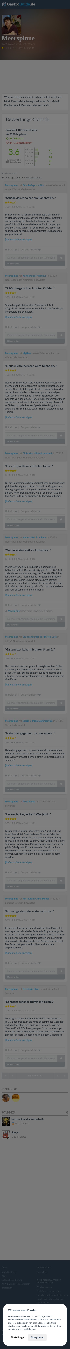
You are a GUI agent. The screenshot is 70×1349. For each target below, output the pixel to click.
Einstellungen (18, 1337)
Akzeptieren (37, 1337)
